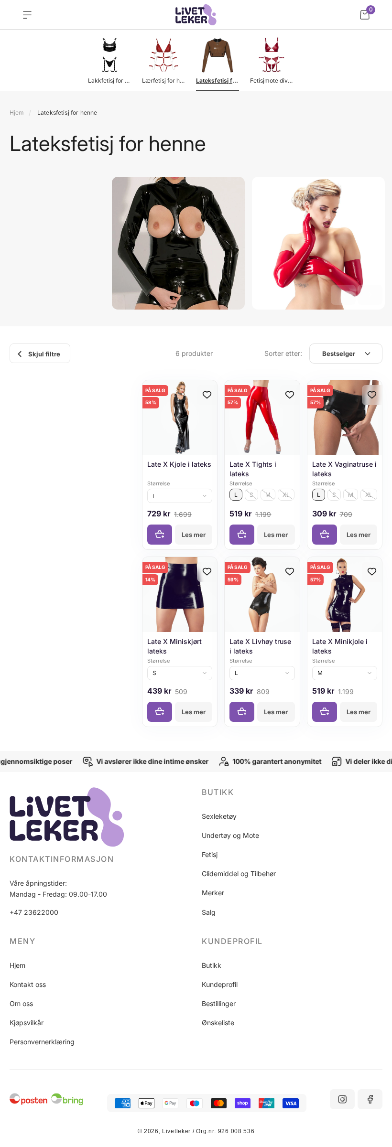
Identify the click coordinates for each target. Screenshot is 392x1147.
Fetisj (210, 854)
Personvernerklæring (42, 1042)
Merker (213, 893)
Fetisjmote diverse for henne (271, 80)
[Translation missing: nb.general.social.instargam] (342, 1099)
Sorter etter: (283, 353)
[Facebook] (370, 1099)
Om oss (21, 1003)
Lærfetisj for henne (163, 80)
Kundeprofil (220, 984)
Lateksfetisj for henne (217, 80)
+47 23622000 (34, 912)
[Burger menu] (27, 15)
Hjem (17, 112)
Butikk (211, 965)
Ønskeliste (218, 1022)
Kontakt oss (28, 984)
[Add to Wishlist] (207, 395)
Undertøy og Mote (230, 835)
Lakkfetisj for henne (109, 80)
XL (286, 494)
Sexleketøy (219, 816)
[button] (343, 295)
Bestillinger (219, 1003)
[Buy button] (159, 535)
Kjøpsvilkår (27, 1022)
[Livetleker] (196, 15)
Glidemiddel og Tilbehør (239, 873)
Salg (209, 912)
